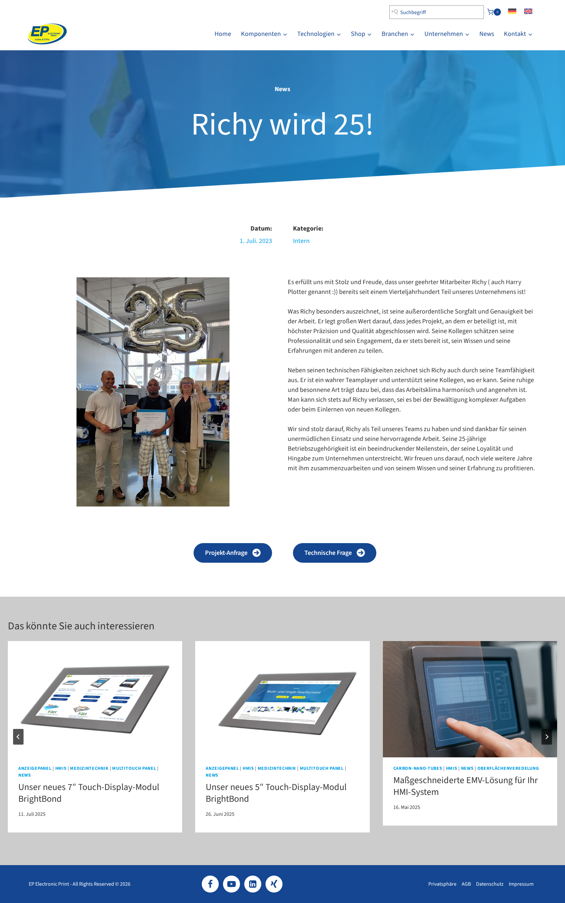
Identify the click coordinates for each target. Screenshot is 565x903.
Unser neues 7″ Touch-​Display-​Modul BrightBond (88, 793)
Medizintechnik (89, 768)
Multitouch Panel (134, 768)
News (486, 34)
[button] (233, 553)
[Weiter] (546, 737)
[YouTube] (231, 884)
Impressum (521, 884)
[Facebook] (210, 884)
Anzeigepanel (34, 768)
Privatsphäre (442, 884)
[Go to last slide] (18, 737)
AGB (466, 884)
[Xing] (273, 884)
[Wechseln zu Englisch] (528, 12)
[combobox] (436, 12)
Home (222, 34)
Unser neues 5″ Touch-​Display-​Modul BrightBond (276, 793)
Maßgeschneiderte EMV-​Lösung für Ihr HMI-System (465, 786)
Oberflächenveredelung (508, 768)
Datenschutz (490, 884)
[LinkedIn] (252, 884)
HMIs (61, 768)
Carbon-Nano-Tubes (417, 768)
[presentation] (95, 699)
